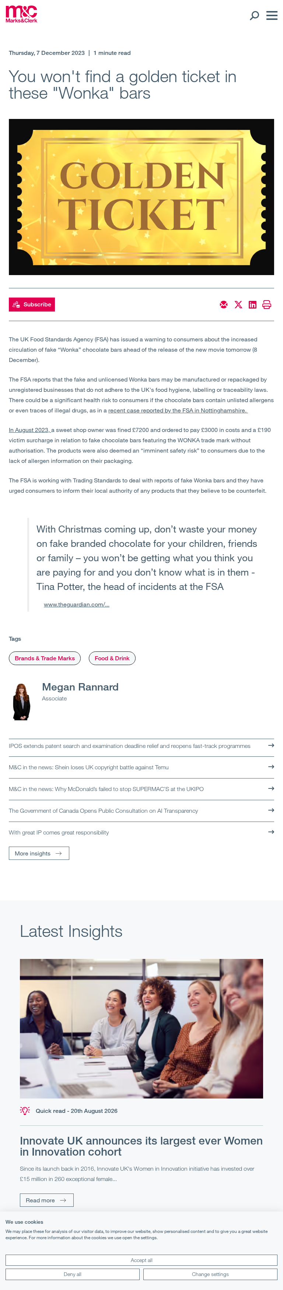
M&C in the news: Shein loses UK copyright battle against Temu (89, 767)
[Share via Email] (223, 304)
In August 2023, (30, 429)
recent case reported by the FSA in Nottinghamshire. (178, 410)
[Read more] (141, 1029)
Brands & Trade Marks (45, 658)
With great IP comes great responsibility (59, 832)
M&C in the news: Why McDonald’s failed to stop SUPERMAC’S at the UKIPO (106, 788)
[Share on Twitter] (238, 304)
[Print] (266, 304)
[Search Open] (254, 15)
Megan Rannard (80, 686)
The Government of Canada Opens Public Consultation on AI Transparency (103, 810)
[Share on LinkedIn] (252, 304)
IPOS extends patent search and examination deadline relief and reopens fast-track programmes (130, 745)
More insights (32, 853)
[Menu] (270, 15)
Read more (40, 1199)
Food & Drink (112, 658)
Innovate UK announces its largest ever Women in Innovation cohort (141, 1146)
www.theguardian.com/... (76, 604)
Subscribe (37, 304)
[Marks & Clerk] (22, 20)
